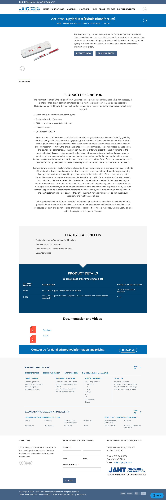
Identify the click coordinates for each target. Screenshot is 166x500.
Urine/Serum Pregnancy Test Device (66, 385)
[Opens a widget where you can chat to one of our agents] (157, 496)
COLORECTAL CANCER (51, 373)
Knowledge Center (126, 9)
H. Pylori (88, 392)
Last (85, 459)
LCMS (85, 425)
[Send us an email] (26, 463)
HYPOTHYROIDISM (71, 373)
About (102, 9)
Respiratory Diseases (92, 382)
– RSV (88, 389)
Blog (95, 9)
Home (46, 9)
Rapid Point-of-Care (72, 23)
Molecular (84, 9)
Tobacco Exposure (31, 387)
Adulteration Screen (32, 389)
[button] (22, 68)
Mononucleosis (90, 399)
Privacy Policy (44, 494)
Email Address (71, 464)
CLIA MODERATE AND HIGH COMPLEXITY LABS (42, 417)
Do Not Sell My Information (75, 494)
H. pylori (105, 23)
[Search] (145, 9)
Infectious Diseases (91, 23)
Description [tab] (24, 81)
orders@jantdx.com (123, 462)
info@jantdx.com (46, 1)
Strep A (87, 402)
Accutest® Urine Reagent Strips (125, 384)
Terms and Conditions (28, 494)
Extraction (127, 420)
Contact (111, 9)
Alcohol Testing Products (34, 384)
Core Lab (71, 9)
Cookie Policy (57, 494)
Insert (45, 336)
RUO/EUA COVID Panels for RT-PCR (132, 426)
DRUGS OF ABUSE (31, 378)
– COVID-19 (90, 384)
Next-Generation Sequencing (110, 421)
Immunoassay (49, 425)
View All (136, 367)
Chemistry (48, 420)
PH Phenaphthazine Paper (65, 391)
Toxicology (68, 425)
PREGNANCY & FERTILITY (65, 378)
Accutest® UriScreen (121, 382)
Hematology (29, 425)
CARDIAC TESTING (32, 373)
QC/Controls (87, 420)
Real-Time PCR (110, 425)
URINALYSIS (118, 378)
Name (67, 447)
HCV (86, 394)
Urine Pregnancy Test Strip (65, 389)
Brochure (47, 330)
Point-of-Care (57, 9)
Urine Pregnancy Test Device (66, 382)
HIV (86, 397)
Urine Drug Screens (32, 382)
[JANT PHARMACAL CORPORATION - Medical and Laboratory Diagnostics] (29, 9)
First (65, 459)
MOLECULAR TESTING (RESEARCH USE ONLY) (121, 417)
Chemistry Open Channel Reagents (70, 421)
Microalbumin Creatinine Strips (125, 389)
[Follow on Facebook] (21, 463)
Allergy (27, 420)
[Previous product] (145, 20)
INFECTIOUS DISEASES (93, 378)
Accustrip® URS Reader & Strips (125, 387)
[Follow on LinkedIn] (30, 463)
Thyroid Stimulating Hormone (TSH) (95, 373)
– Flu (87, 387)
